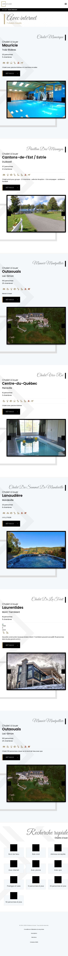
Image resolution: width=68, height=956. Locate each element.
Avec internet (12, 10)
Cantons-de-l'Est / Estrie (24, 157)
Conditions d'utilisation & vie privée (34, 929)
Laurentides (12, 607)
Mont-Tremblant (11, 612)
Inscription (34, 933)
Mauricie (10, 45)
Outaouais (11, 271)
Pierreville (7, 388)
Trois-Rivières (9, 49)
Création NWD (34, 942)
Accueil (4, 10)
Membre (34, 937)
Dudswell (7, 161)
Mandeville (8, 500)
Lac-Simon (8, 276)
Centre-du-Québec (19, 383)
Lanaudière (12, 495)
